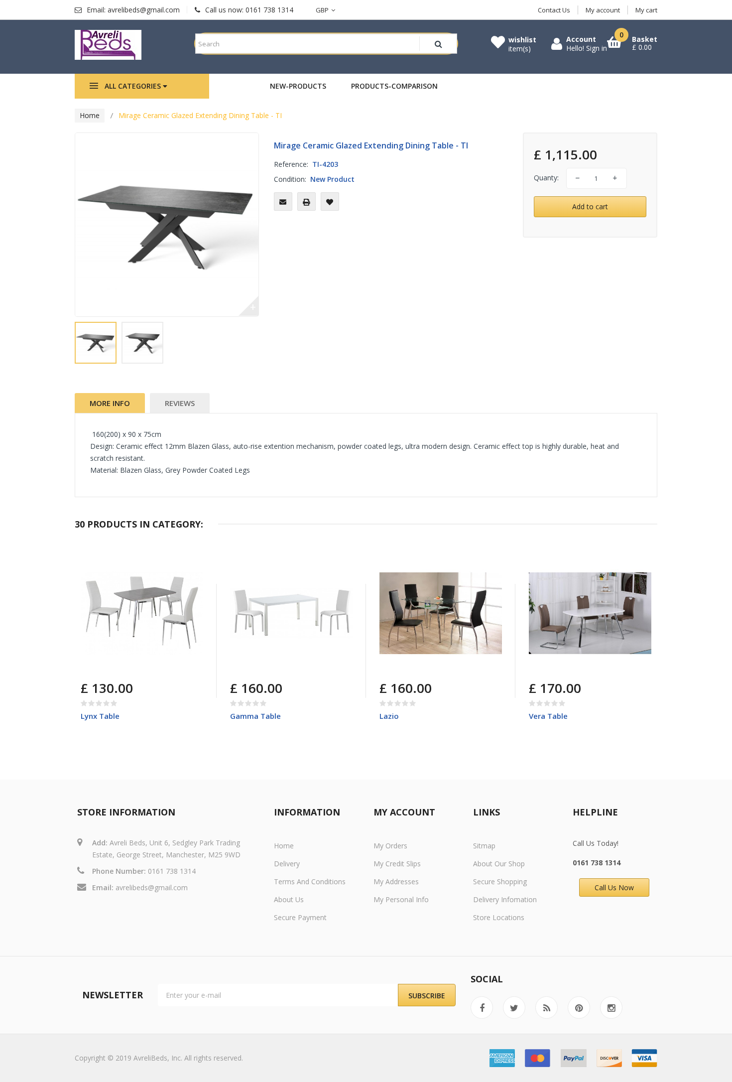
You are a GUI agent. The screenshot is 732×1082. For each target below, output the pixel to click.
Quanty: (546, 177)
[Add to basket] (90, 665)
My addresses (396, 881)
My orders (390, 845)
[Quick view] (188, 567)
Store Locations (498, 917)
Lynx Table (100, 716)
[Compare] (113, 665)
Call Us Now (614, 887)
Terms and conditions (310, 881)
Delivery (287, 863)
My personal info (401, 899)
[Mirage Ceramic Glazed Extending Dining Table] (96, 343)
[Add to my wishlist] (330, 201)
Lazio (389, 716)
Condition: (290, 179)
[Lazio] (440, 613)
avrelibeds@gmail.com (152, 887)
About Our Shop (499, 863)
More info (110, 403)
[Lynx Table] (142, 613)
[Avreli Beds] (108, 45)
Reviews (180, 403)
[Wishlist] (136, 665)
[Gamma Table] (291, 613)
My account (603, 9)
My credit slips (397, 863)
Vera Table (548, 716)
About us (289, 899)
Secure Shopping (500, 881)
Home (90, 115)
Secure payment (300, 917)
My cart (646, 9)
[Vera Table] (590, 613)
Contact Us (554, 9)
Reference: (291, 164)
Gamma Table (255, 716)
